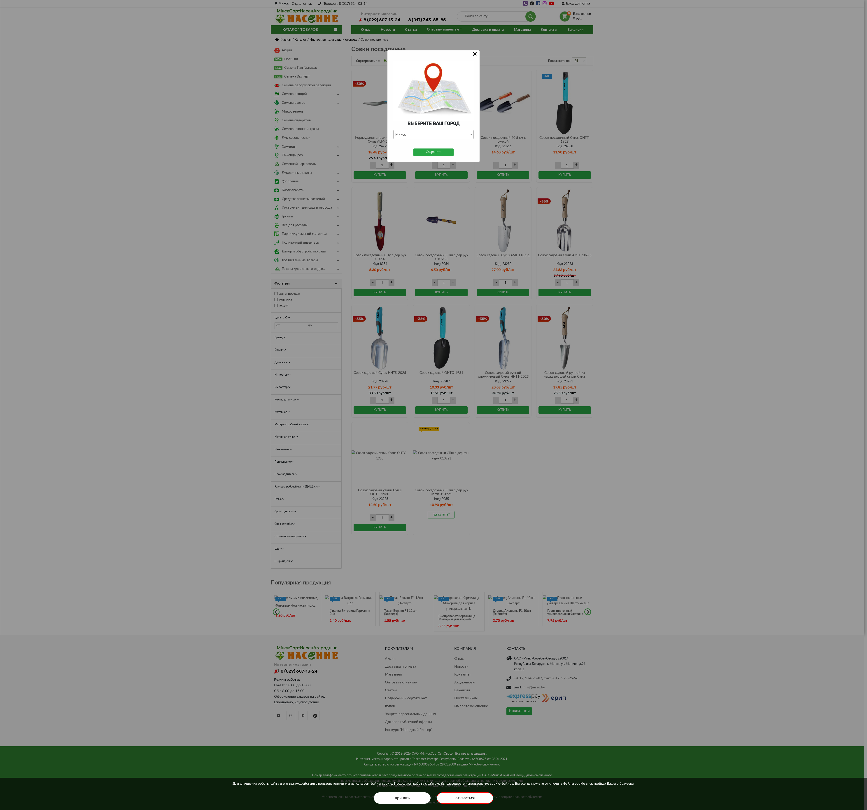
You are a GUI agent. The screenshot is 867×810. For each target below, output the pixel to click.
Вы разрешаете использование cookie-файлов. (477, 783)
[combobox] (433, 134)
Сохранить (433, 152)
